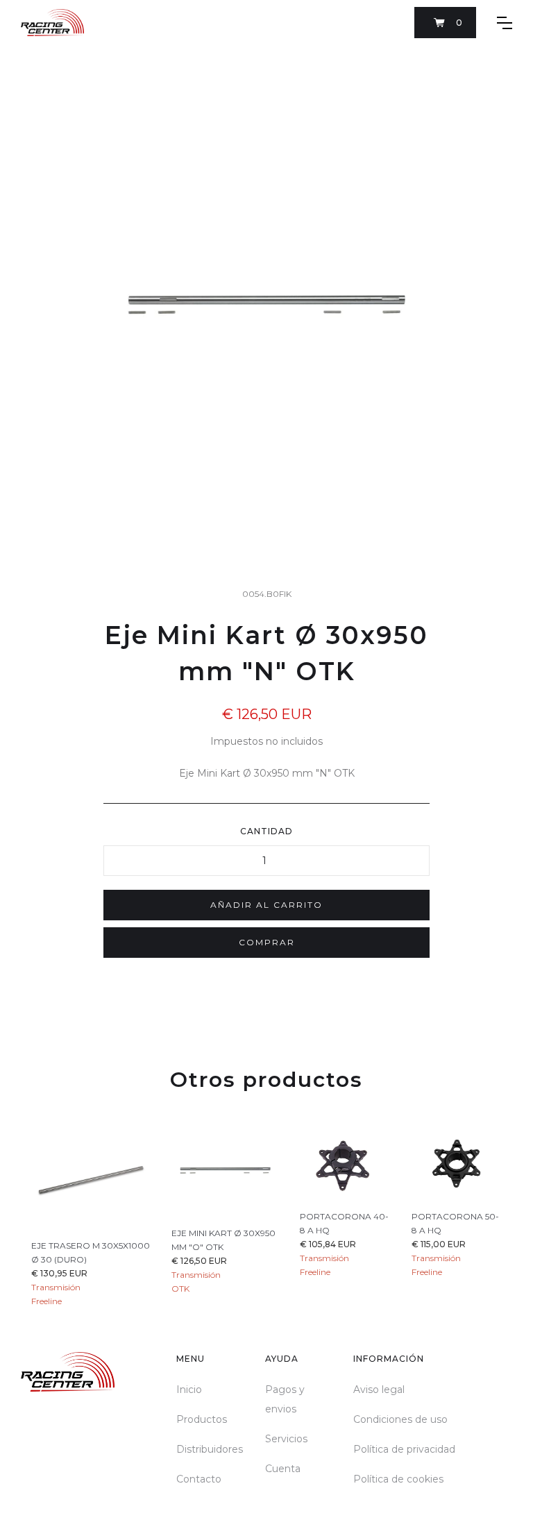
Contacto (198, 1479)
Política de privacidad (404, 1449)
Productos (201, 1419)
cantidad (266, 831)
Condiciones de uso (400, 1419)
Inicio (189, 1389)
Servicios (286, 1439)
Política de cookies (398, 1479)
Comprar (267, 942)
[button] (445, 22)
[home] (52, 22)
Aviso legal (379, 1389)
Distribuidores (209, 1449)
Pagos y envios (285, 1399)
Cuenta (283, 1468)
